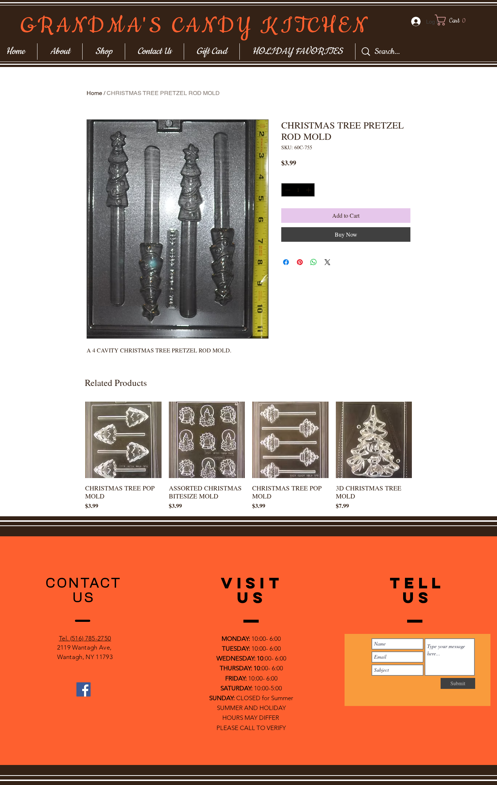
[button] (457, 20)
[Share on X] (327, 262)
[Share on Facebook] (286, 262)
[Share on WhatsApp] (313, 262)
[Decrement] (286, 190)
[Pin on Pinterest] (299, 262)
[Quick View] (123, 440)
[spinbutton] (298, 190)
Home (94, 93)
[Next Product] (422, 439)
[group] (248, 455)
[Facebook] (83, 689)
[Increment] (309, 190)
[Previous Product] (74, 439)
